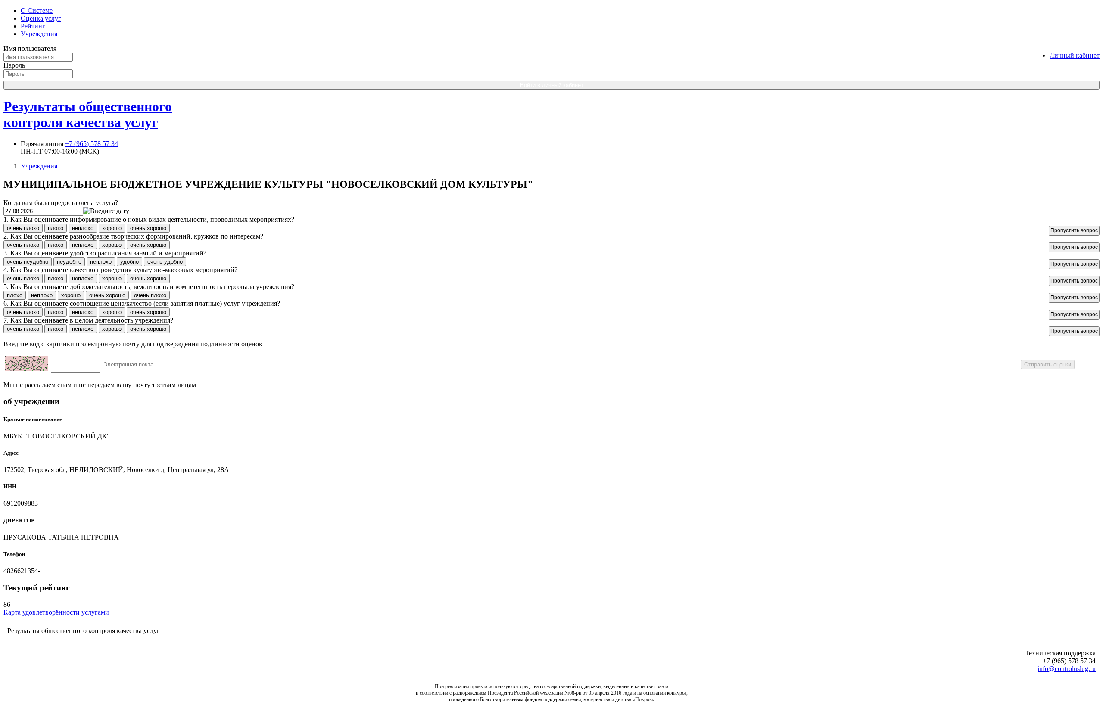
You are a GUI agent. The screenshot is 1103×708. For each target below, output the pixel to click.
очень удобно (165, 261)
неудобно (69, 261)
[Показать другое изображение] (26, 369)
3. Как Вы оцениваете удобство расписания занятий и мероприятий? (104, 253)
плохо (55, 228)
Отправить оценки (1047, 364)
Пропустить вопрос (1074, 230)
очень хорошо (148, 228)
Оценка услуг (41, 18)
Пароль (14, 65)
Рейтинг (33, 26)
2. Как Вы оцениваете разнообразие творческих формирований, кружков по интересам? (133, 236)
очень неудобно (27, 261)
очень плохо (23, 228)
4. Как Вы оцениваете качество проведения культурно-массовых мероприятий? (120, 269)
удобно (129, 261)
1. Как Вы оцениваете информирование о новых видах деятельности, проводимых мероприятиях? (148, 219)
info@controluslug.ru (1067, 668)
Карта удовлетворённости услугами (56, 612)
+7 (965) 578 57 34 (91, 143)
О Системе (37, 10)
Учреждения (39, 33)
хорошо (112, 228)
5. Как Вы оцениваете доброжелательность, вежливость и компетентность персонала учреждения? (148, 286)
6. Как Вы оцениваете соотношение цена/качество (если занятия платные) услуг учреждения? (141, 303)
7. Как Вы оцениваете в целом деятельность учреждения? (88, 320)
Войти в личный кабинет (551, 85)
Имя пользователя (29, 48)
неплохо (82, 228)
